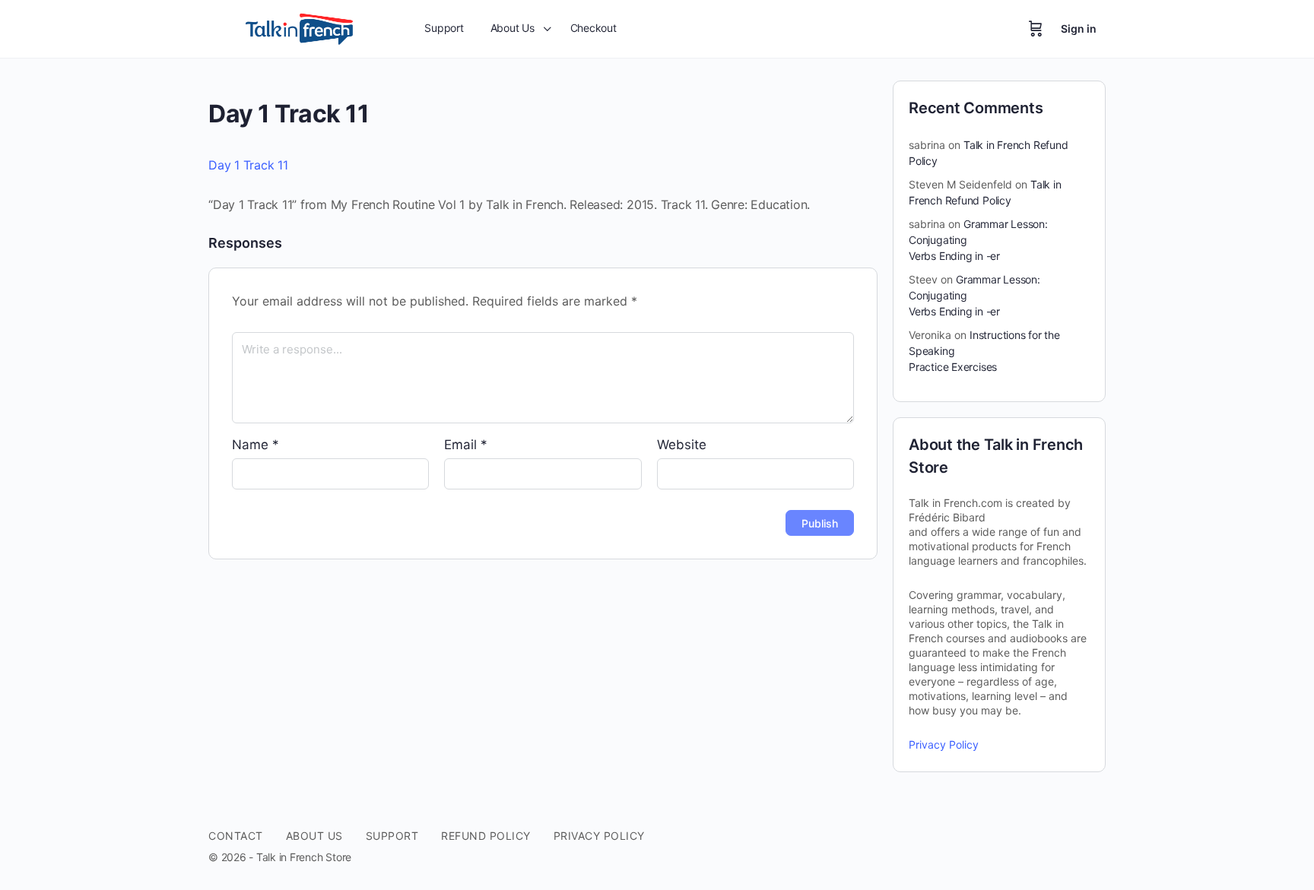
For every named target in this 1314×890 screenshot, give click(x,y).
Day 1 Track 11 (248, 165)
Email (465, 444)
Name (255, 444)
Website (681, 444)
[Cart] (1036, 29)
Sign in (1079, 28)
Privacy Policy (944, 744)
